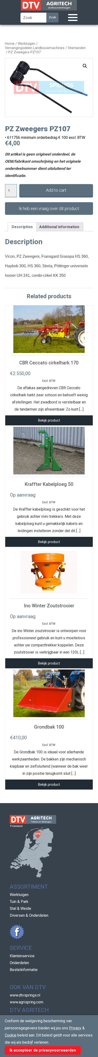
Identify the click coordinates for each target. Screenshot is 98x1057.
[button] (85, 66)
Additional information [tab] (59, 227)
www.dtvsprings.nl (25, 995)
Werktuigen (26, 43)
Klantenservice (22, 956)
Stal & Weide (20, 908)
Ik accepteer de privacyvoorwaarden (43, 1050)
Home (10, 43)
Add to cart (56, 190)
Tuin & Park (19, 901)
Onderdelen (19, 963)
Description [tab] (22, 227)
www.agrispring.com (26, 1002)
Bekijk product (49, 420)
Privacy (75, 1028)
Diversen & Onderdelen (29, 915)
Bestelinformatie (24, 969)
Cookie (10, 1035)
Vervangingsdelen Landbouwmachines (34, 48)
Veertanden (77, 48)
